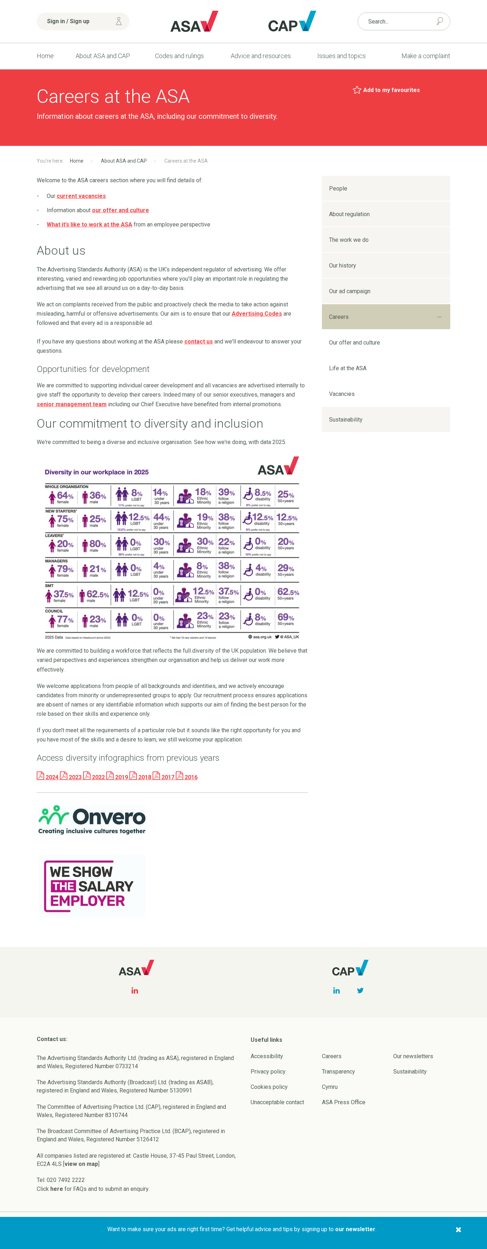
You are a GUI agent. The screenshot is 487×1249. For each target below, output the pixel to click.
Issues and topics (341, 56)
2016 (190, 777)
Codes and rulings (179, 56)
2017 (168, 777)
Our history (342, 265)
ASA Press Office (343, 1102)
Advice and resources (261, 56)
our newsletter (355, 1229)
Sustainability (346, 419)
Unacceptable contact (277, 1102)
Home (45, 56)
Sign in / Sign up (68, 21)
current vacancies (81, 196)
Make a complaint (425, 56)
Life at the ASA (347, 368)
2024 (52, 777)
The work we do (349, 239)
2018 (145, 777)
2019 (121, 777)
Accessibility (267, 1056)
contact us (198, 341)
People (338, 188)
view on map (81, 1164)
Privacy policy (268, 1071)
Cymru (330, 1087)
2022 (98, 777)
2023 (75, 777)
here (56, 1189)
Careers (339, 316)
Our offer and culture (354, 342)
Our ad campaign (349, 291)
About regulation (349, 214)
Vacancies (342, 394)
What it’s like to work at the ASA (89, 224)
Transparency (338, 1071)
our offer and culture (120, 210)
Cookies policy (269, 1087)
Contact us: (52, 1039)
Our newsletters (413, 1056)
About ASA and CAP (103, 56)
